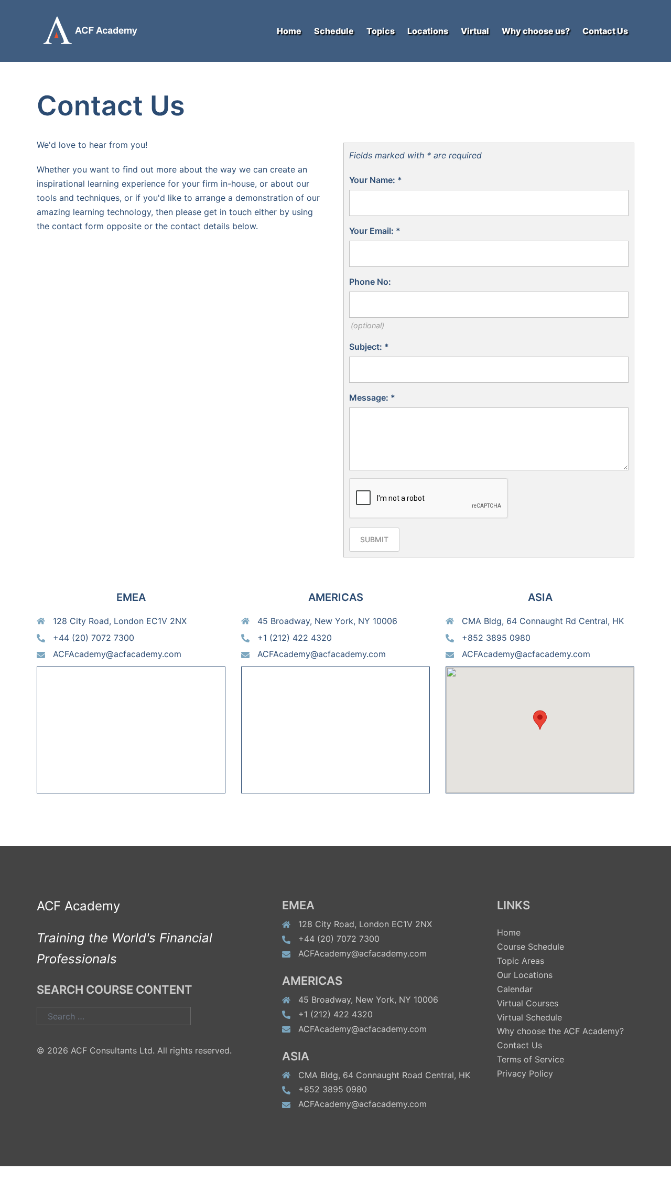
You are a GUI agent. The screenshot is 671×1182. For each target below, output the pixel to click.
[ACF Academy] (97, 30)
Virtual (475, 31)
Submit (374, 539)
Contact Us (605, 31)
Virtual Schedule (529, 1017)
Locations (427, 31)
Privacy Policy (525, 1073)
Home (289, 31)
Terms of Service (530, 1059)
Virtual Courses (527, 1003)
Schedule (334, 31)
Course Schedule (530, 946)
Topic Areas (520, 960)
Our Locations (525, 975)
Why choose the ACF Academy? (560, 1031)
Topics (380, 31)
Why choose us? (536, 31)
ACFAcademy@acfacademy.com (117, 654)
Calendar (515, 989)
